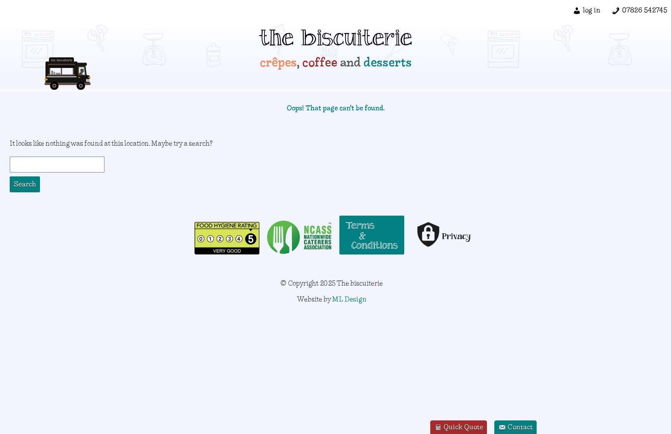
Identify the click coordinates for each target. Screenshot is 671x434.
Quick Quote (462, 426)
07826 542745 (644, 9)
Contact (519, 426)
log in (591, 9)
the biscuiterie (335, 41)
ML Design (349, 299)
